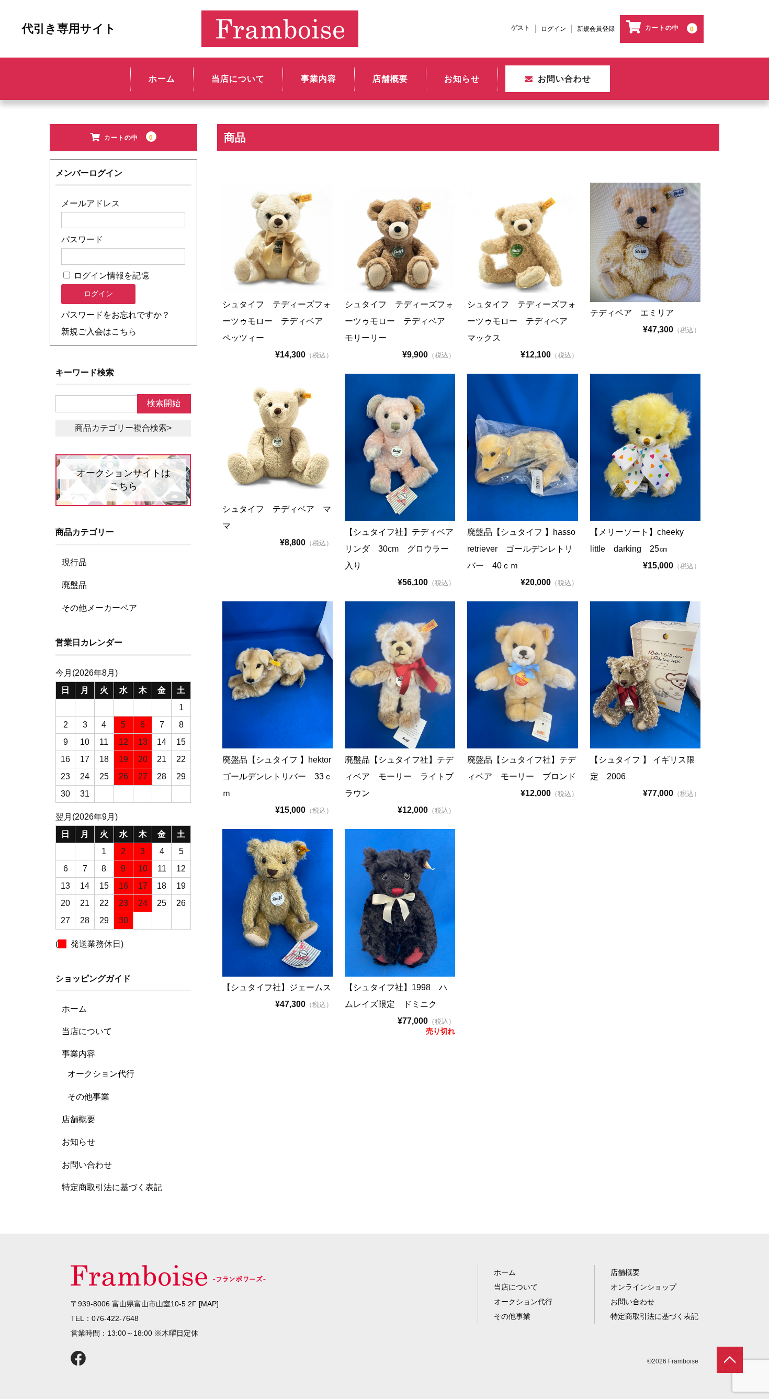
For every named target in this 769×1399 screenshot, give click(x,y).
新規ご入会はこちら (99, 331)
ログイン (553, 28)
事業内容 (318, 78)
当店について (238, 78)
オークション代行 (100, 1073)
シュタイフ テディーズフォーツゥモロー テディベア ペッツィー (276, 321)
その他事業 (88, 1096)
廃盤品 (74, 584)
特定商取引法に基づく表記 (112, 1187)
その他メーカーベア (99, 607)
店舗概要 (390, 78)
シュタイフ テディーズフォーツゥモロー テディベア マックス (521, 321)
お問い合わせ (564, 78)
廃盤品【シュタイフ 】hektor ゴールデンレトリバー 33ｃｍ (281, 776)
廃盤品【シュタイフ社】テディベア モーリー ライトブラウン (399, 776)
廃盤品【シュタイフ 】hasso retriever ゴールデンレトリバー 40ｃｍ (525, 549)
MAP (209, 1304)
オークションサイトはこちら (123, 479)
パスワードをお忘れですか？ (115, 314)
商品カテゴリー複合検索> (123, 427)
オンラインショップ (643, 1287)
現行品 (74, 562)
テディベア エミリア (632, 312)
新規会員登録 (596, 28)
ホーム (162, 78)
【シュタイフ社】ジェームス (276, 987)
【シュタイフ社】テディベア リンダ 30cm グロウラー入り (403, 549)
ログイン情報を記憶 (110, 275)
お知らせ (462, 78)
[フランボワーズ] (279, 22)
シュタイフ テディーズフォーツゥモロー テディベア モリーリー (399, 321)
